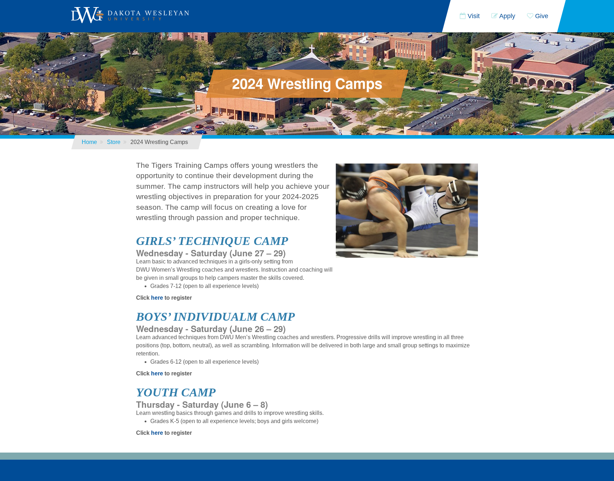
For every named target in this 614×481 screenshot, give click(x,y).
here (157, 298)
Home (89, 142)
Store (113, 142)
